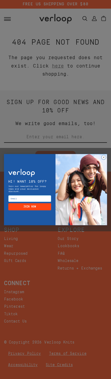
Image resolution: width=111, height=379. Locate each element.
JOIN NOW (29, 206)
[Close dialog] (103, 157)
